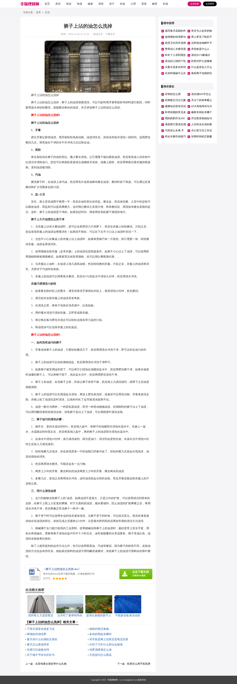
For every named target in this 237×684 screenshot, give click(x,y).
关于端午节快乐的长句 (41, 654)
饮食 (122, 3)
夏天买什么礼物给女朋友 (42, 639)
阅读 (68, 3)
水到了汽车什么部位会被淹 (106, 644)
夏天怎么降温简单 (38, 644)
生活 (47, 12)
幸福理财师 (112, 680)
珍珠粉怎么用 (173, 94)
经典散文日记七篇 (175, 100)
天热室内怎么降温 (100, 654)
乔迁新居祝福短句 (201, 118)
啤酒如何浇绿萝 (36, 634)
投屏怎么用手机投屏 (138, 663)
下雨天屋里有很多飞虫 (41, 628)
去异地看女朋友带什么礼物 (50, 663)
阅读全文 (98, 34)
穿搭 (101, 3)
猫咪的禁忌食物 (99, 628)
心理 (133, 3)
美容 (58, 3)
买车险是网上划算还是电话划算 (108, 639)
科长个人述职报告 (175, 55)
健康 (90, 3)
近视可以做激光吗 (38, 649)
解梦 (154, 3)
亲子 (111, 3)
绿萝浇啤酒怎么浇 (100, 649)
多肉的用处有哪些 (100, 634)
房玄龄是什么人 (200, 49)
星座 (144, 3)
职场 (165, 3)
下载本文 (110, 34)
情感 (79, 3)
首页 (47, 3)
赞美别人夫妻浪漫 (175, 49)
